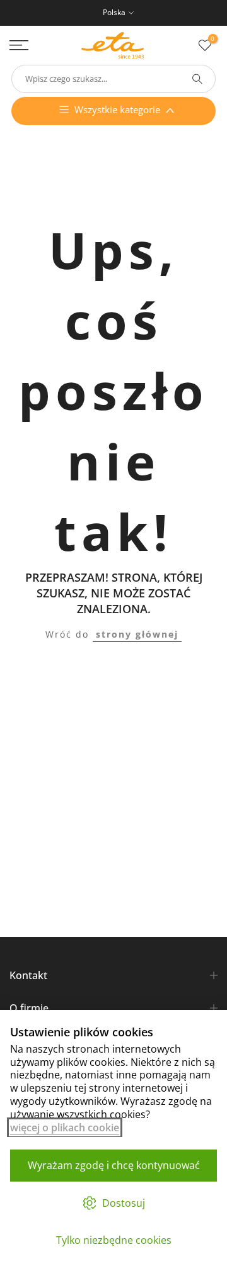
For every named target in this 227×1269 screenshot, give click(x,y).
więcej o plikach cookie (64, 1127)
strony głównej (137, 634)
